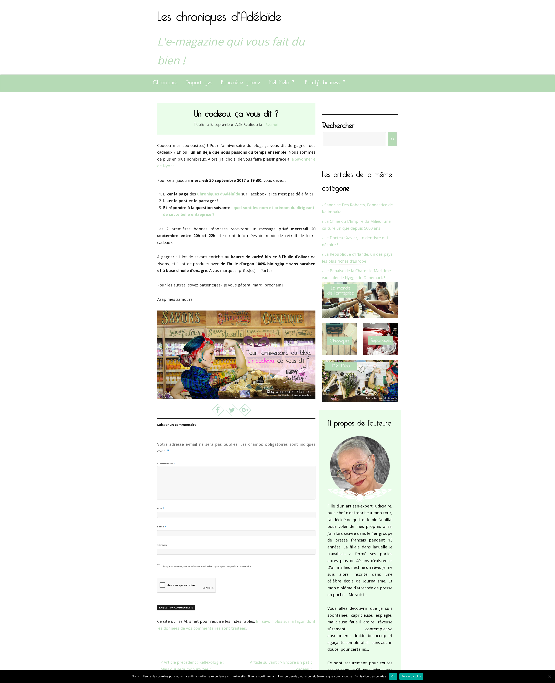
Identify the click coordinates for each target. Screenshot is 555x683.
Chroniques (165, 81)
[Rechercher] (392, 139)
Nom (160, 508)
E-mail (161, 527)
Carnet (272, 123)
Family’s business (322, 81)
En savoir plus (411, 676)
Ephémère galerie (240, 81)
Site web (162, 545)
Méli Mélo (279, 81)
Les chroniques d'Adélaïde (219, 13)
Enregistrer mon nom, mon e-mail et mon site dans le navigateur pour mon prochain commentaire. (207, 566)
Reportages (199, 81)
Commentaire (166, 463)
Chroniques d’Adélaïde (218, 194)
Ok (393, 676)
